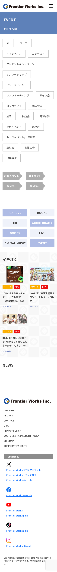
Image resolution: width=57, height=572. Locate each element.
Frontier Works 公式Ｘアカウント (23, 470)
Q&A (6, 425)
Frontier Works (14, 510)
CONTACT (9, 420)
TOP (6, 28)
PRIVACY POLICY (12, 430)
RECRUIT (8, 415)
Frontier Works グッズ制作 (21, 475)
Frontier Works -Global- (19, 495)
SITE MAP (9, 440)
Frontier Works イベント (19, 480)
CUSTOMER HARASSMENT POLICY (21, 435)
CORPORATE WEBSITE (15, 445)
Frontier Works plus (17, 515)
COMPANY (9, 410)
